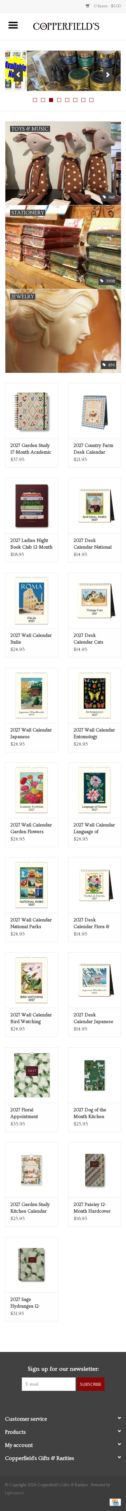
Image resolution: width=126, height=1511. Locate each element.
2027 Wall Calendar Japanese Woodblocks (31, 733)
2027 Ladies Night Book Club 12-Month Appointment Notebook (31, 544)
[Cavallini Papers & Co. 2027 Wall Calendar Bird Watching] (31, 980)
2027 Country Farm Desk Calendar (93, 449)
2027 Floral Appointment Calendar (24, 1113)
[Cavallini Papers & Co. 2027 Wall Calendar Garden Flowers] (31, 790)
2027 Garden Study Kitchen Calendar (30, 1208)
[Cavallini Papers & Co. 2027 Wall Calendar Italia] (31, 600)
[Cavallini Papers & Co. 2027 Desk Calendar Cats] (94, 600)
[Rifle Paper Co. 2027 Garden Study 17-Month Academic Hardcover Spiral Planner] (31, 410)
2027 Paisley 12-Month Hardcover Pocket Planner (92, 1208)
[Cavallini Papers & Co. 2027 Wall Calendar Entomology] (94, 695)
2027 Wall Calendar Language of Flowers (94, 828)
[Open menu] (13, 25)
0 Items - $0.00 (107, 6)
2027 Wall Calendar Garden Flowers (31, 828)
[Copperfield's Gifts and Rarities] (76, 25)
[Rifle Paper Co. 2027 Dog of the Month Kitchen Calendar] (94, 1075)
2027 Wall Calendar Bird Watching (31, 1018)
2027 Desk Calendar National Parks (93, 544)
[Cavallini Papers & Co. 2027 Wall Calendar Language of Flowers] (94, 790)
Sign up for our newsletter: (63, 1368)
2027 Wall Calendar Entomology (94, 733)
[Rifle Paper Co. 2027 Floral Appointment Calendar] (31, 1075)
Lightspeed (14, 1493)
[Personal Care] (63, 71)
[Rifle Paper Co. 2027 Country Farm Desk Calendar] (94, 410)
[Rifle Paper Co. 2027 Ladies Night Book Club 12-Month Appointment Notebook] (31, 505)
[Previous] (18, 75)
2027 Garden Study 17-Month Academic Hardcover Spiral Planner (30, 449)
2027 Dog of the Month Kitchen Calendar (90, 1113)
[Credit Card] (114, 1501)
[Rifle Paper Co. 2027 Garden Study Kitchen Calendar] (31, 1170)
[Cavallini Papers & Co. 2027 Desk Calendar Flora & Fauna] (94, 885)
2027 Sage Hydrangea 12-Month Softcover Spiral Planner (27, 1303)
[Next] (107, 75)
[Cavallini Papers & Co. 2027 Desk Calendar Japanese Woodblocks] (94, 980)
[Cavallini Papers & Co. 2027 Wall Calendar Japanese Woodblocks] (31, 695)
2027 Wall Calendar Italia (31, 639)
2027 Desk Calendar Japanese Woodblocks (93, 1018)
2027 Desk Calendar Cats (88, 639)
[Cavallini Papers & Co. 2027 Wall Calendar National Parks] (31, 885)
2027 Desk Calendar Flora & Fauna (91, 923)
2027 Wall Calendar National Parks (31, 923)
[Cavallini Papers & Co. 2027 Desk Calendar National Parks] (94, 505)
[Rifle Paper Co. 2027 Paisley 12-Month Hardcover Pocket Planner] (94, 1170)
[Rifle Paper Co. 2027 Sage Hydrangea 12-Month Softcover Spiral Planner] (31, 1264)
